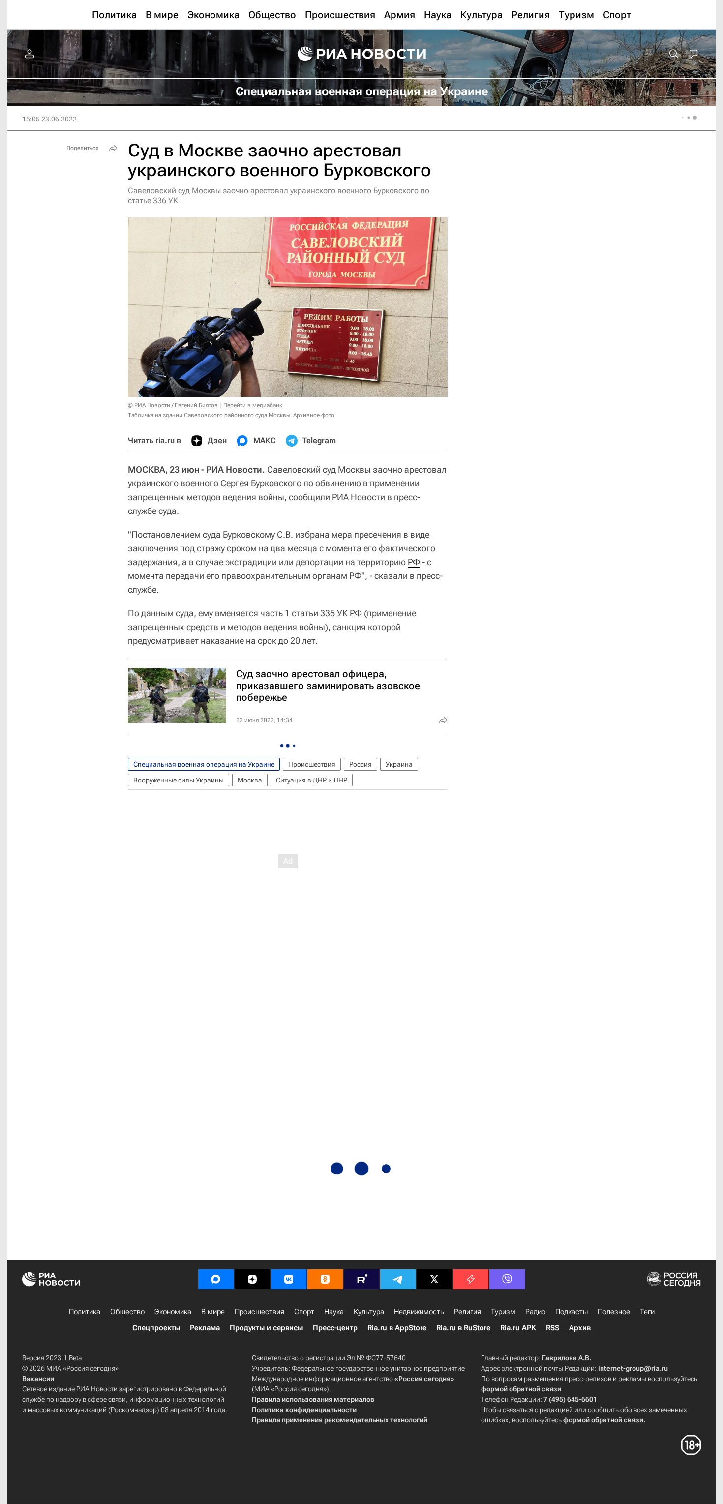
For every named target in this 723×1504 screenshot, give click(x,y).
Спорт (304, 1311)
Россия (360, 764)
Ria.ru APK (518, 1328)
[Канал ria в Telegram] (398, 1279)
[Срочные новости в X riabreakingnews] (470, 1279)
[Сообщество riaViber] (507, 1279)
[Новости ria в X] (434, 1279)
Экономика (172, 1311)
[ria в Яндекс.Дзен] (252, 1279)
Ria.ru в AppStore (396, 1328)
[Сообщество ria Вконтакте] (288, 1279)
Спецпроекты (156, 1328)
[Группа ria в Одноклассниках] (325, 1279)
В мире (213, 1311)
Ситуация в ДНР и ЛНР (311, 780)
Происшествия (311, 764)
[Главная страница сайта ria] (361, 54)
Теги (647, 1311)
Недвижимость (419, 1311)
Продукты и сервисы (266, 1328)
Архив (580, 1328)
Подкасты (571, 1311)
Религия (467, 1311)
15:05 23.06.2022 (49, 119)
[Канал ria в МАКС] (216, 1279)
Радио (535, 1311)
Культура (369, 1311)
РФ (414, 562)
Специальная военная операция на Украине (203, 764)
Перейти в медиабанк (252, 405)
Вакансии (38, 1379)
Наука (334, 1311)
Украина (399, 764)
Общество (127, 1311)
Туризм (503, 1311)
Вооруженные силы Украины (178, 780)
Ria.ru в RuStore (463, 1328)
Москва (250, 780)
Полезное (614, 1311)
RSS (552, 1328)
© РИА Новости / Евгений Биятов (173, 405)
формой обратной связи (521, 1389)
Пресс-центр (335, 1328)
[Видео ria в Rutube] (361, 1279)
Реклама (205, 1328)
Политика (84, 1311)
